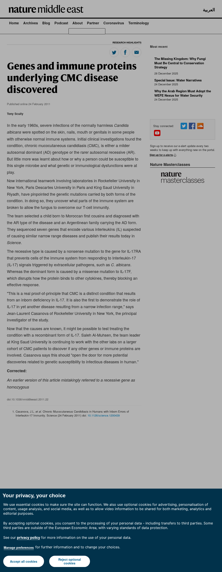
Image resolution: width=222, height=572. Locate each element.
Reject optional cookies (69, 561)
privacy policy (28, 537)
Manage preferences (19, 547)
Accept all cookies (23, 561)
